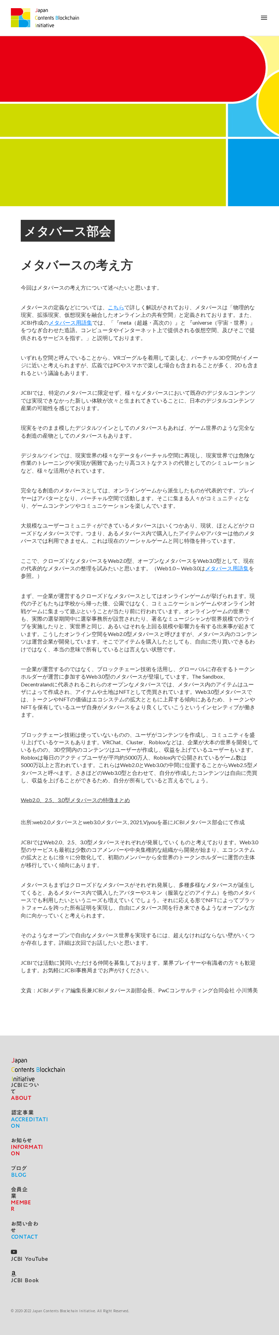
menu (264, 18)
